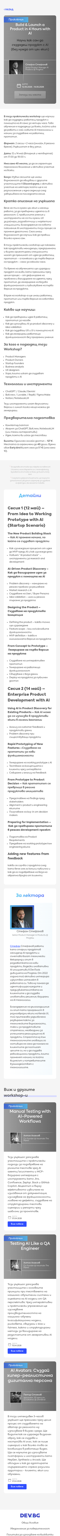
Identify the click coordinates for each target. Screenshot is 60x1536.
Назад (9, 9)
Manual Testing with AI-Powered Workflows (30, 1117)
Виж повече (17, 1224)
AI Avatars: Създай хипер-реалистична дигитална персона (30, 1376)
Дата (25, 84)
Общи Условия (30, 1523)
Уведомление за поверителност (30, 1529)
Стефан (15, 946)
